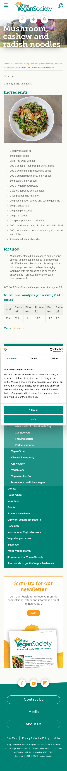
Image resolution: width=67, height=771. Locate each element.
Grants (11, 507)
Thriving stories (24, 439)
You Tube (33, 683)
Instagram (45, 683)
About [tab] (55, 358)
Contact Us (33, 699)
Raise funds (14, 495)
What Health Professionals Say (33, 426)
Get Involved (16, 64)
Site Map (12, 738)
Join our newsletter (18, 513)
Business (13, 544)
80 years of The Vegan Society (25, 557)
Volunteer (13, 501)
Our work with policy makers (24, 519)
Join (33, 19)
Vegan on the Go (21, 476)
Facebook (22, 683)
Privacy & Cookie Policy (35, 738)
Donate (22, 19)
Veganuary (17, 470)
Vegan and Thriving (44, 64)
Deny (33, 419)
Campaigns (29, 64)
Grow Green (18, 463)
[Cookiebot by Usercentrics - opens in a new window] (49, 350)
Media (33, 712)
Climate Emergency (22, 457)
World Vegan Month (19, 551)
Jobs (57, 738)
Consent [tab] (12, 358)
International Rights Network (24, 532)
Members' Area (44, 19)
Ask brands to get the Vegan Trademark (30, 563)
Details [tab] (33, 358)
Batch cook (19, 328)
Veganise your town (19, 538)
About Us (33, 724)
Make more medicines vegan (28, 482)
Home (6, 64)
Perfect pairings (24, 445)
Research (13, 526)
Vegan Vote (18, 451)
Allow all (33, 410)
